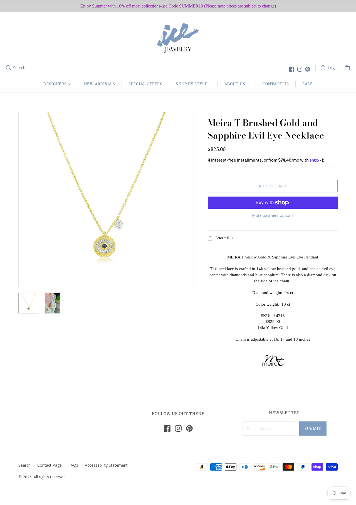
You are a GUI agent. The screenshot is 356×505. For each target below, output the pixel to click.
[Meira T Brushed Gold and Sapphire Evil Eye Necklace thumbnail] (28, 303)
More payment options (272, 215)
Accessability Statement (106, 465)
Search (19, 67)
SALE (307, 84)
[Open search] (8, 68)
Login (333, 67)
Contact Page (49, 465)
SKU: (265, 315)
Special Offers (145, 84)
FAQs (73, 465)
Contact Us (276, 84)
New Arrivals (99, 84)
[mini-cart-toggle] (347, 68)
